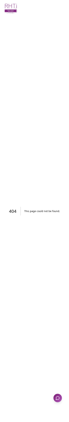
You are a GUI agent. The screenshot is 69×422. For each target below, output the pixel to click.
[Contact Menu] (57, 398)
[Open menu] (61, 8)
